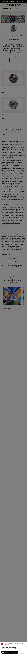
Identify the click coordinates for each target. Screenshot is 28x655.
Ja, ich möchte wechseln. (10, 652)
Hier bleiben (22, 652)
